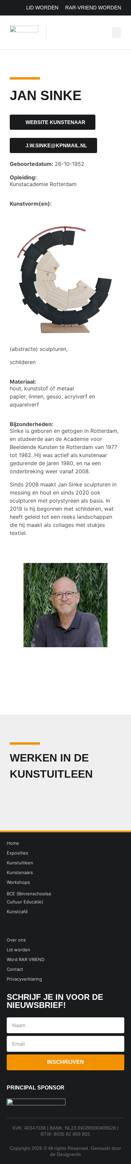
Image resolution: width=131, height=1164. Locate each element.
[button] (116, 32)
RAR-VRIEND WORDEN (93, 7)
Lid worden (42, 7)
